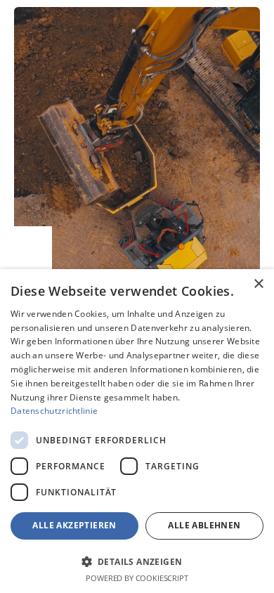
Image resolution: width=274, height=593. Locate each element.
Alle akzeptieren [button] (74, 525)
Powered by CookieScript (137, 578)
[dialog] (137, 431)
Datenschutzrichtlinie (54, 411)
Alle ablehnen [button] (204, 525)
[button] (137, 560)
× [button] (258, 284)
